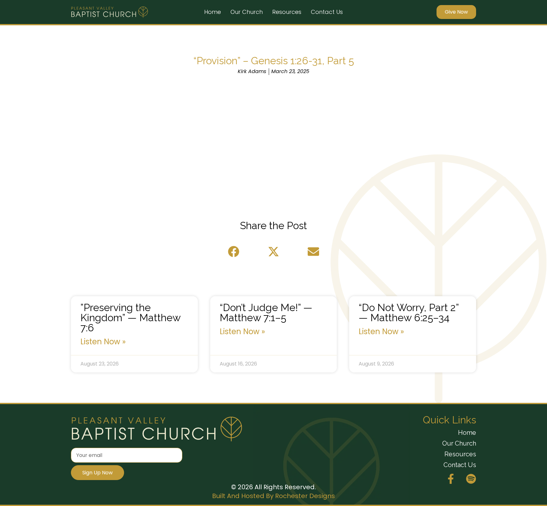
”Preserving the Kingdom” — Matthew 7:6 (130, 318)
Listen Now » (103, 342)
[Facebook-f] (451, 479)
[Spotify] (471, 479)
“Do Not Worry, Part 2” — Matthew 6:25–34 (409, 312)
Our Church (246, 12)
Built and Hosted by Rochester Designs (273, 495)
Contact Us (327, 12)
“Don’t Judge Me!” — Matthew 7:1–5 (266, 312)
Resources (286, 12)
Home (212, 12)
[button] (233, 251)
